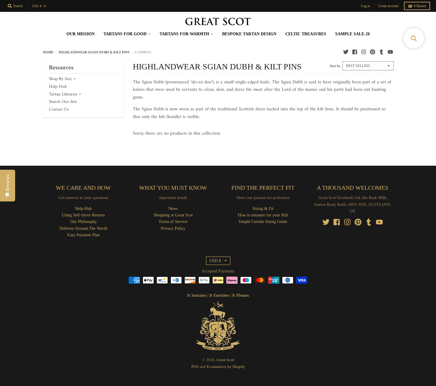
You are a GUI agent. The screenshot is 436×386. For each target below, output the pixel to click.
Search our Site (63, 102)
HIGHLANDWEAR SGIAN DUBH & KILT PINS (94, 52)
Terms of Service (173, 221)
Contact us (59, 110)
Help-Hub (58, 87)
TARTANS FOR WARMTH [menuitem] (184, 34)
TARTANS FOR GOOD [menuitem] (125, 34)
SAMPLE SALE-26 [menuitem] (352, 34)
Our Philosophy (83, 221)
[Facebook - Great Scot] (354, 52)
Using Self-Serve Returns (83, 215)
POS (194, 367)
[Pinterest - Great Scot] (372, 52)
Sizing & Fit (262, 208)
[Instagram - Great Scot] (363, 52)
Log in (365, 6)
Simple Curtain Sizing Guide (262, 221)
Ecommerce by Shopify (226, 367)
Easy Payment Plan (83, 235)
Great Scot (225, 360)
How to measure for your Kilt (263, 215)
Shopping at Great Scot (173, 215)
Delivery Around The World (83, 228)
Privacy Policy (173, 228)
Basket (420, 6)
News (173, 208)
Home (48, 52)
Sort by (335, 66)
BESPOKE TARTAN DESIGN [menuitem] (249, 34)
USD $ (37, 6)
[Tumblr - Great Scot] (381, 52)
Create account (388, 6)
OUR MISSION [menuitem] (80, 34)
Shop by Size (60, 79)
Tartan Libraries (63, 94)
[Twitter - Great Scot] (346, 52)
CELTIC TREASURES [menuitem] (305, 34)
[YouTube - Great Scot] (390, 52)
